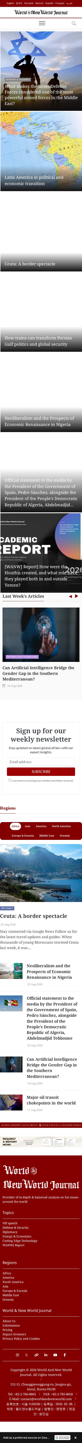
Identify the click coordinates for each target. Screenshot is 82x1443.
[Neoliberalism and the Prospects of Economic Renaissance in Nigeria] (11, 971)
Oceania (8, 1299)
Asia (5, 1286)
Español (49, 3)
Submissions (11, 1325)
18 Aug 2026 (14, 686)
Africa (7, 1273)
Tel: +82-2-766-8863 (22, 1394)
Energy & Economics (19, 656)
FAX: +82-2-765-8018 (58, 1394)
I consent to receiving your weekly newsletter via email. (43, 780)
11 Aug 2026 (34, 1110)
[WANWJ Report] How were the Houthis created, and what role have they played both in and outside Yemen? (41, 576)
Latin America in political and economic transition (34, 180)
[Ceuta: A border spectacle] (41, 873)
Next (76, 596)
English (10, 3)
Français (60, 3)
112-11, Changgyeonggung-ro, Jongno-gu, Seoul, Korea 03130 (41, 1386)
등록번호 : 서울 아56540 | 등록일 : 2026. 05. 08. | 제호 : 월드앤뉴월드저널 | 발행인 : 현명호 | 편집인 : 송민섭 (41, 1409)
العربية (69, 3)
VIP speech (10, 1223)
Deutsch (39, 3)
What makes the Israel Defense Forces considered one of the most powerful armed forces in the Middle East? (41, 94)
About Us (9, 1321)
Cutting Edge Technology (20, 1241)
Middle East (11, 1295)
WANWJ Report (13, 1245)
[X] (26, 1352)
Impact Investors (14, 1334)
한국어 (19, 3)
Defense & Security (18, 79)
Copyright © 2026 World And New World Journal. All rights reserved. (41, 1372)
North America (13, 1282)
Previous (70, 596)
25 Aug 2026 (8, 924)
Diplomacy (7, 908)
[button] (41, 1437)
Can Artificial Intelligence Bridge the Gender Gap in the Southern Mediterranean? (52, 1068)
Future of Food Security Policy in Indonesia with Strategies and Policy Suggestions (38, 673)
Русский (28, 3)
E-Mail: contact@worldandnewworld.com (40, 1399)
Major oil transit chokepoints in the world (51, 1100)
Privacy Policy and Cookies (21, 1339)
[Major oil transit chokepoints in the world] (11, 1102)
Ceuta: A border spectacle (30, 264)
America (8, 1277)
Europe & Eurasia (15, 1291)
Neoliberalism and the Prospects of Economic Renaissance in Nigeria (39, 421)
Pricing (7, 1330)
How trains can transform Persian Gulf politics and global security (38, 341)
